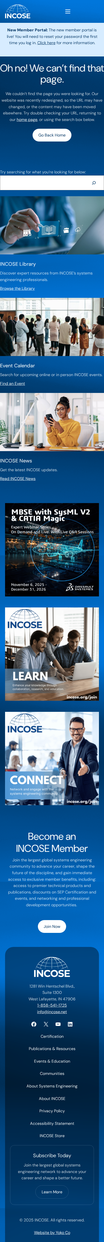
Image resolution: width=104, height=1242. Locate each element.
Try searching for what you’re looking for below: (43, 172)
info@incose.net (52, 1011)
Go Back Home (52, 135)
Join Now (52, 926)
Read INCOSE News (18, 478)
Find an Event (12, 383)
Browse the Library (17, 288)
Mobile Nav (67, 11)
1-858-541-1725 (52, 1005)
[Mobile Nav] (67, 11)
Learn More (52, 1192)
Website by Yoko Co (52, 1232)
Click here (46, 42)
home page (27, 119)
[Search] (94, 183)
